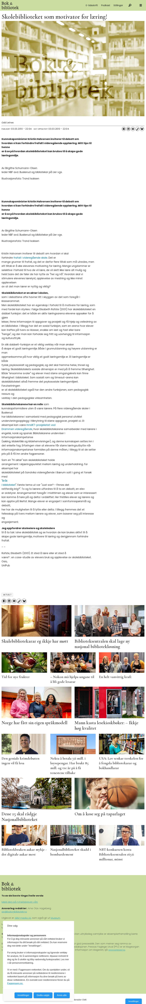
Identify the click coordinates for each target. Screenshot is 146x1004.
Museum (55, 918)
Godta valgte (43, 995)
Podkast (105, 5)
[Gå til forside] (31, 5)
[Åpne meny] (141, 5)
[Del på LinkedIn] (128, 129)
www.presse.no (116, 950)
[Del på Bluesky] (142, 129)
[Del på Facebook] (124, 129)
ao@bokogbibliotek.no (14, 911)
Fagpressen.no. (15, 983)
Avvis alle (62, 995)
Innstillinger (133, 1001)
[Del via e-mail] (133, 129)
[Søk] (130, 5)
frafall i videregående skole (30, 257)
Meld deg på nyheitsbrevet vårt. (20, 902)
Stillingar (118, 5)
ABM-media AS (23, 918)
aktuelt (7, 594)
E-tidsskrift (92, 5)
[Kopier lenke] (137, 129)
